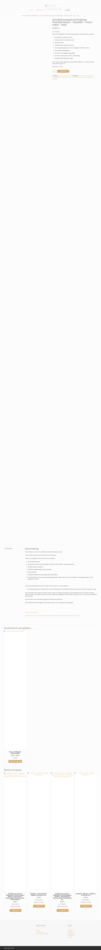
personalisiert (68, 77)
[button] (69, 71)
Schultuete (55, 79)
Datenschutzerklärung (42, 933)
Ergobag (27, 15)
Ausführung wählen (15, 761)
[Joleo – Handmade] (50, 6)
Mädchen (58, 77)
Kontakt (70, 937)
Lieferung (70, 931)
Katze (92, 75)
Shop (31, 10)
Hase (85, 75)
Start (23, 15)
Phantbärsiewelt (35, 15)
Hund (88, 75)
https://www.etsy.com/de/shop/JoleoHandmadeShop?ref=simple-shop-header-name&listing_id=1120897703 (52, 615)
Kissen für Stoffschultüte (31, 612)
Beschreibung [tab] (8, 548)
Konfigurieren (63, 71)
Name (63, 77)
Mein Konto (39, 10)
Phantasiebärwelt (77, 77)
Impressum (39, 931)
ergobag (81, 75)
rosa (92, 77)
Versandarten (71, 935)
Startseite (70, 930)
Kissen (54, 77)
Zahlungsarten (71, 933)
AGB (38, 930)
